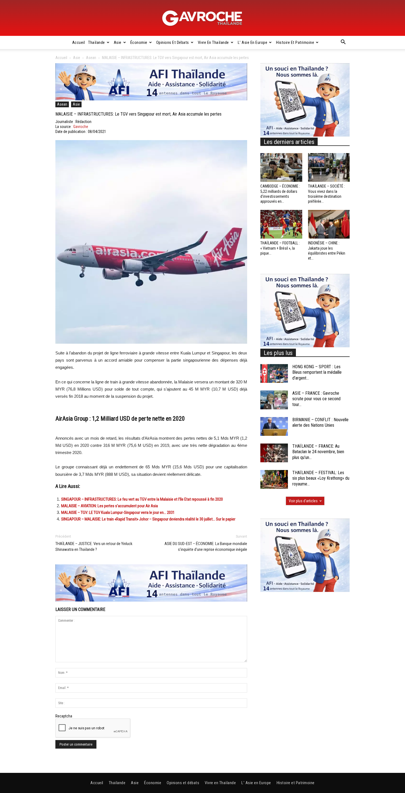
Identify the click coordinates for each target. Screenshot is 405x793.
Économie (138, 42)
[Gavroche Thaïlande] (202, 18)
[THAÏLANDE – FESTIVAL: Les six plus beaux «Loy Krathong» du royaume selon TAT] (274, 479)
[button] (343, 43)
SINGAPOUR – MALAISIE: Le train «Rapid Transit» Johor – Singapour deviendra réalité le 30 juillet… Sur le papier (148, 519)
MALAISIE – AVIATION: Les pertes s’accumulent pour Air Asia (109, 505)
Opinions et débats (172, 42)
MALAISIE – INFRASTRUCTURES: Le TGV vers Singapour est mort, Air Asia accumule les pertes (138, 114)
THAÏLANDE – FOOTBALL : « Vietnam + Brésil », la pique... (280, 248)
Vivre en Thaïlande (213, 42)
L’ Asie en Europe (253, 42)
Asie (117, 42)
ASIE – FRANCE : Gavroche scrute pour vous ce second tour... (316, 399)
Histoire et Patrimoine (295, 42)
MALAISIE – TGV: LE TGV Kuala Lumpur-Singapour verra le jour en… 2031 (118, 512)
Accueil (78, 42)
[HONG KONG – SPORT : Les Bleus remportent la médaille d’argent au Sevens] (274, 373)
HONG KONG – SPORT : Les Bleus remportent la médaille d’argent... (317, 372)
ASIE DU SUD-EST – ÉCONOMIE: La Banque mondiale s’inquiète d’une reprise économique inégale (205, 546)
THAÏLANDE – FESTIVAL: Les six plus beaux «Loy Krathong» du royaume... (320, 478)
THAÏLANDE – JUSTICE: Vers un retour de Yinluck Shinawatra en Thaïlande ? (94, 546)
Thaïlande (96, 42)
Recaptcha (63, 716)
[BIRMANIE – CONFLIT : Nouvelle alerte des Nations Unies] (274, 426)
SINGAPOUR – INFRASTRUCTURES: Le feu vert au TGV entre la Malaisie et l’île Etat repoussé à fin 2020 (142, 499)
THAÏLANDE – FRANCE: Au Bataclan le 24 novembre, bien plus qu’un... (318, 452)
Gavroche (80, 126)
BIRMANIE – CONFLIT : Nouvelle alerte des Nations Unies (320, 422)
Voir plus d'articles (303, 501)
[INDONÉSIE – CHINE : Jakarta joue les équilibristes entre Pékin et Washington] (329, 224)
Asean (91, 57)
